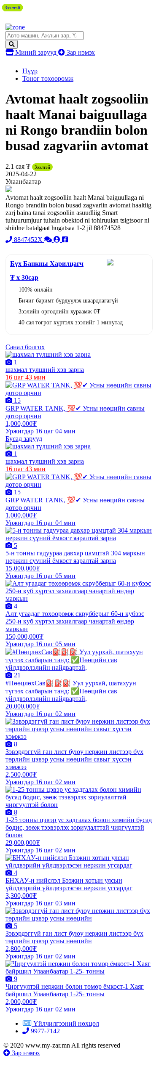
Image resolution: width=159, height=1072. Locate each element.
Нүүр (30, 70)
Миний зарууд (35, 52)
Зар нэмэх (80, 52)
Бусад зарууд (23, 438)
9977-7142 (44, 1031)
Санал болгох (25, 346)
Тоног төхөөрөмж (47, 78)
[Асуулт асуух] (49, 239)
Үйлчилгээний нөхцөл (66, 1023)
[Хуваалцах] (65, 239)
